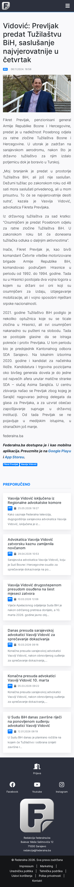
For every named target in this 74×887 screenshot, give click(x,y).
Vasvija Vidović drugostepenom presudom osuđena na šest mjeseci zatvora (34, 589)
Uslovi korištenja (22, 875)
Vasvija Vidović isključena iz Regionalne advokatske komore (34, 500)
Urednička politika (22, 871)
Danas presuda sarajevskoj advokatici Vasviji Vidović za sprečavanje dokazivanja (31, 634)
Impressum (26, 866)
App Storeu (14, 457)
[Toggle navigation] (67, 6)
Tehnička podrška (51, 871)
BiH (5, 69)
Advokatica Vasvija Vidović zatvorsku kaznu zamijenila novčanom (30, 543)
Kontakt (37, 880)
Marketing (47, 866)
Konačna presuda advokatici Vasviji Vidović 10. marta (31, 678)
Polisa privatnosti (50, 875)
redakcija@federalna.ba (37, 850)
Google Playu (59, 451)
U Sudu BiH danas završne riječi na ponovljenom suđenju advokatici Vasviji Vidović (35, 721)
